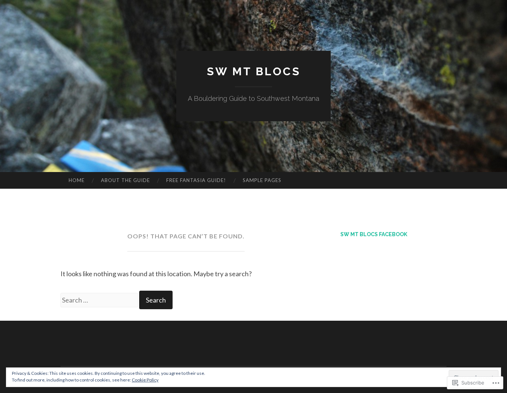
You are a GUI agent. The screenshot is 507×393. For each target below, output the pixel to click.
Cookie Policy (145, 380)
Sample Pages (262, 180)
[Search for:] (99, 300)
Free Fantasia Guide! (196, 180)
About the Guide (125, 180)
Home (77, 180)
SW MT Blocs (254, 71)
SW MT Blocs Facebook (373, 234)
